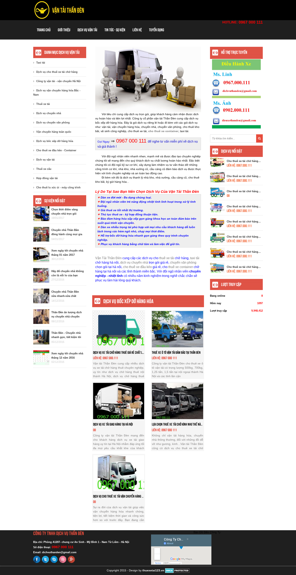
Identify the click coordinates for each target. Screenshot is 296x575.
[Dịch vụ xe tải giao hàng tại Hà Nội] (118, 400)
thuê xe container (180, 267)
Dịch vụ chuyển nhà (48, 113)
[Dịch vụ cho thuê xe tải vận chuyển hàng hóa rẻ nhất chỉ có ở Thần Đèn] (118, 472)
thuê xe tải (166, 258)
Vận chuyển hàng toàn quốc (53, 131)
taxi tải (194, 258)
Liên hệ (137, 29)
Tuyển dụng (156, 29)
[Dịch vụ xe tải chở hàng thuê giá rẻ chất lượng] (118, 328)
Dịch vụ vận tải (87, 29)
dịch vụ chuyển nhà (134, 262)
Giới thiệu (64, 29)
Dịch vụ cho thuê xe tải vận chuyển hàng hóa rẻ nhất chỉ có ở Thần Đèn (135, 496)
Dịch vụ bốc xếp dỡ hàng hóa (54, 141)
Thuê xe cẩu (43, 168)
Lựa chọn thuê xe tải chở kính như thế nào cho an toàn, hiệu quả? (190, 424)
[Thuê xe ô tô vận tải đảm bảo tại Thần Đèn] (177, 328)
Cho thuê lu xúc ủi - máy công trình (58, 187)
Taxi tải (40, 62)
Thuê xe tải (43, 103)
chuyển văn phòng (183, 262)
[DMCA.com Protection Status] (177, 570)
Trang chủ (44, 29)
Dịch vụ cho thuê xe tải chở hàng (57, 71)
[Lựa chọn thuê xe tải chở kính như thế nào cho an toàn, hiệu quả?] (177, 400)
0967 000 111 (251, 22)
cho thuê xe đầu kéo (137, 267)
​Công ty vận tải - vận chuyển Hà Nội (58, 81)
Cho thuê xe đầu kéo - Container (56, 150)
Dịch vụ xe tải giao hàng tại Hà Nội (113, 424)
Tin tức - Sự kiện (115, 29)
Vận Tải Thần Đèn (108, 258)
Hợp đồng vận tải (47, 178)
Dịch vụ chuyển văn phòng (53, 122)
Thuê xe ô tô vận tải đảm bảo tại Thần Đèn (176, 352)
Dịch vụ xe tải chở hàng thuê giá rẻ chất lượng (120, 352)
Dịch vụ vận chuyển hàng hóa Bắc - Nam (56, 92)
